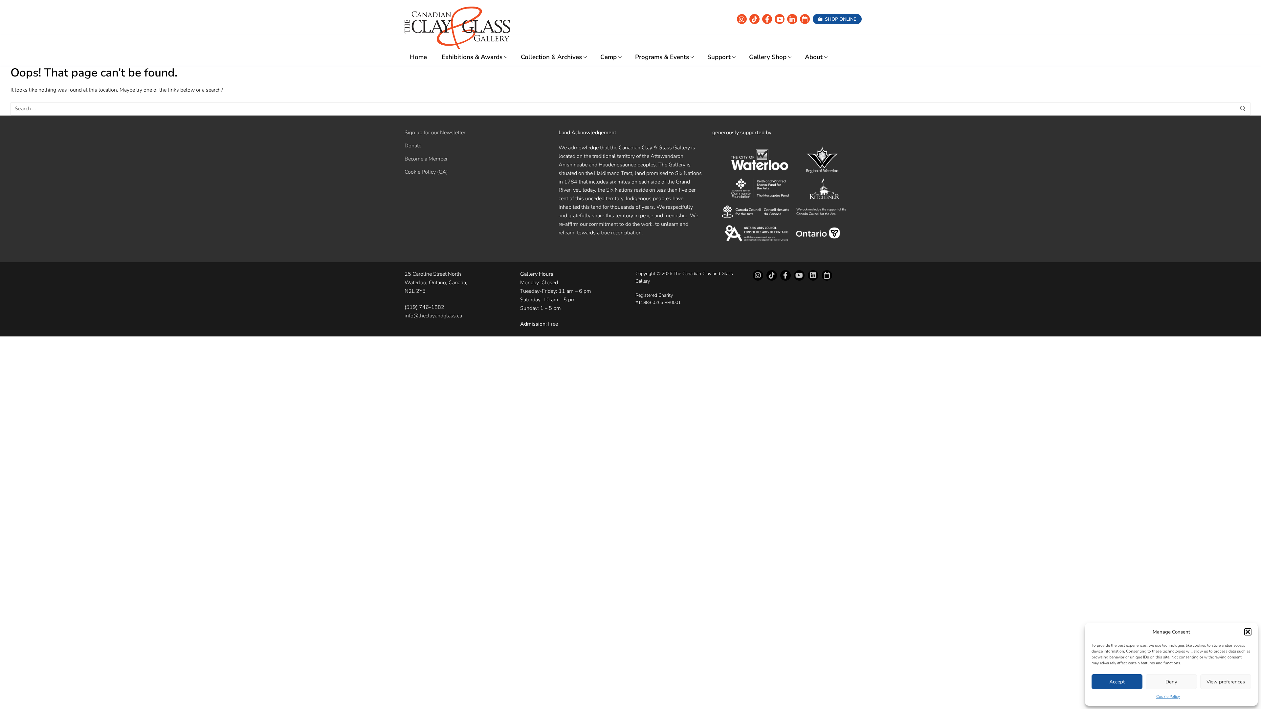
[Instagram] (742, 19)
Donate (413, 145)
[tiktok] (771, 275)
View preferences (1225, 681)
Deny (1171, 681)
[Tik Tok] (754, 19)
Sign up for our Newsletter (435, 132)
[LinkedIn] (813, 275)
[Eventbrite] (805, 19)
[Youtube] (780, 19)
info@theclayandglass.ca (433, 315)
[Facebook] (767, 19)
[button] (1248, 632)
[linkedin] (792, 19)
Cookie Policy (1168, 696)
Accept (1117, 681)
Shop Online (840, 19)
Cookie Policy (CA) (426, 172)
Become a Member (426, 158)
